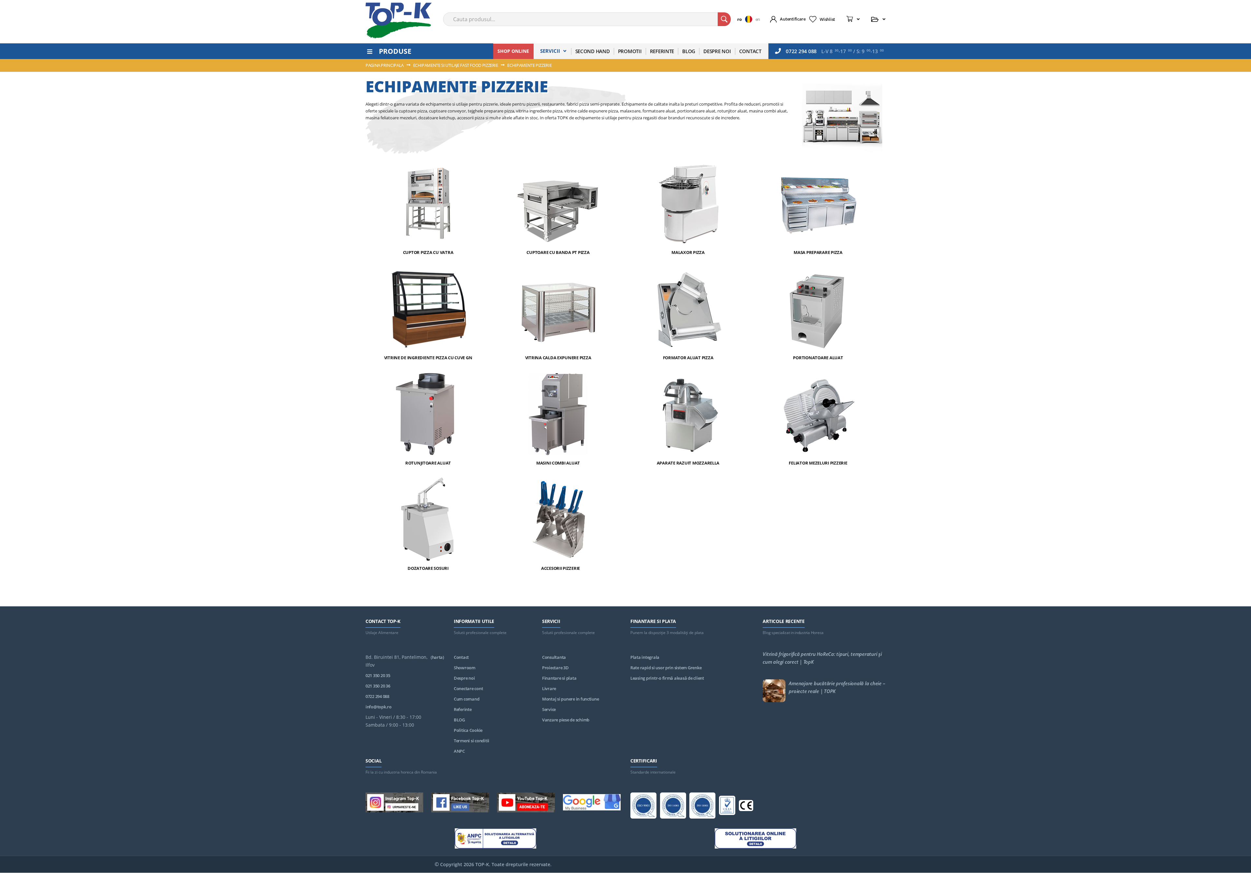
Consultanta (554, 657)
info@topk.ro (379, 707)
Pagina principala (385, 65)
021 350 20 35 (378, 675)
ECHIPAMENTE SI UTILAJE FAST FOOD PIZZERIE (456, 65)
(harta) (437, 657)
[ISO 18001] (702, 806)
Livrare (549, 688)
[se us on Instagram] (394, 803)
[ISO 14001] (673, 806)
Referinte (463, 709)
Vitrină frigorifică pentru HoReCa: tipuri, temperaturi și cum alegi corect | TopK (822, 658)
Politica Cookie (468, 730)
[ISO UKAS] (727, 806)
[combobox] (587, 19)
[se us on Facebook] (460, 803)
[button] (746, 19)
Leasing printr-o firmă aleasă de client (667, 678)
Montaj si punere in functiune (570, 699)
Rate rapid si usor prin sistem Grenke (665, 668)
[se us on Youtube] (526, 803)
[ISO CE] (746, 806)
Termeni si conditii (471, 741)
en (757, 19)
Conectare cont (468, 688)
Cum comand (466, 699)
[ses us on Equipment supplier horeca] (592, 803)
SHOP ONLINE (513, 51)
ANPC (459, 751)
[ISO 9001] (643, 806)
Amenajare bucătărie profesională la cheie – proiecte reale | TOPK (837, 687)
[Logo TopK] (399, 20)
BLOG (459, 720)
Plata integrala (644, 657)
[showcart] (853, 19)
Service (549, 709)
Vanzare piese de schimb (565, 720)
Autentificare (793, 19)
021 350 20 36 (378, 686)
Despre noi (464, 678)
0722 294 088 (801, 51)
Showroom (464, 668)
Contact (461, 657)
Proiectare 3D (555, 668)
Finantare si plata (559, 678)
